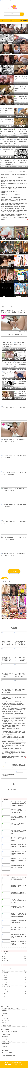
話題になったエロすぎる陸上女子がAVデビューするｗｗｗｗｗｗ (7, 350)
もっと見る (14, 571)
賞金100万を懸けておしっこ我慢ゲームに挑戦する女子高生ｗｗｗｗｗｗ (21, 84)
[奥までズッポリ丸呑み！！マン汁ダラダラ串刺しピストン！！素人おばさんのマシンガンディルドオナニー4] (14, 618)
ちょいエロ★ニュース (8, 1041)
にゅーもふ (5, 1018)
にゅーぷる (5, 1015)
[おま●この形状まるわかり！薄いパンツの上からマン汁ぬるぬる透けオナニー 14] (14, 606)
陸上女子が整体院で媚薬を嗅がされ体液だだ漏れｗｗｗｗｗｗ (21, 104)
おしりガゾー (6, 1036)
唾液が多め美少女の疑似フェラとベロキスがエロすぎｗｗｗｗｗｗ (7, 157)
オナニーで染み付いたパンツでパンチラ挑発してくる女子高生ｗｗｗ (21, 63)
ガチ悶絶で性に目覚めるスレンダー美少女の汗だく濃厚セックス (7, 104)
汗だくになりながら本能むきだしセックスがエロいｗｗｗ (7, 127)
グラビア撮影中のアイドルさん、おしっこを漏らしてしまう (21, 94)
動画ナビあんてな (7, 1025)
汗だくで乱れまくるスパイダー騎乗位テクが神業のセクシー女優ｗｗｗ (20, 399)
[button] (22, 14)
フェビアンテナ (6, 1020)
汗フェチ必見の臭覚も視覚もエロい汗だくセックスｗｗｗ (20, 389)
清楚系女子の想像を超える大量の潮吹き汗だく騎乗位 (7, 379)
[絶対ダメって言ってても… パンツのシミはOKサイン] (22, 606)
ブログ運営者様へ (19, 1064)
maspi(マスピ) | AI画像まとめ (10, 1031)
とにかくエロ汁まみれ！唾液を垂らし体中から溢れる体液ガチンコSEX (7, 63)
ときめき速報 (6, 1043)
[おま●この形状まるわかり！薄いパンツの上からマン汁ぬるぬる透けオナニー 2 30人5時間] (5, 606)
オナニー (5, 581)
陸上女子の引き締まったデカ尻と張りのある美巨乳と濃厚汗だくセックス (21, 74)
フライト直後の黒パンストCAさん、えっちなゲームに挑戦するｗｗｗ (21, 33)
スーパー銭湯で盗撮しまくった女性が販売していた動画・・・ (21, 127)
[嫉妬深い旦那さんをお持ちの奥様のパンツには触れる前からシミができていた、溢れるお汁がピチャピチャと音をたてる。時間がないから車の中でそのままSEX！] (14, 595)
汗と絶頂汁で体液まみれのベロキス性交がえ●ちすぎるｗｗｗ (7, 137)
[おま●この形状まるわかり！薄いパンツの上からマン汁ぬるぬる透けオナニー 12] (5, 618)
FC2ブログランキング (8, 1052)
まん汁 (5, 578)
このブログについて (16, 1063)
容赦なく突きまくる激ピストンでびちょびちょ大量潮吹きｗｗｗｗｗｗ (7, 147)
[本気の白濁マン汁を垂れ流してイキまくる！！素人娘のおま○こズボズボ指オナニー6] (22, 595)
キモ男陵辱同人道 (7, 1039)
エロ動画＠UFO (6, 1010)
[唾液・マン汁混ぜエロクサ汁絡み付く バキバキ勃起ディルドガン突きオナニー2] (5, 595)
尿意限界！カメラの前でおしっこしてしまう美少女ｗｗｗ (20, 369)
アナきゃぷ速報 (6, 1034)
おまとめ (5, 1013)
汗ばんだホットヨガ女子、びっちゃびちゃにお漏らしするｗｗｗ (21, 43)
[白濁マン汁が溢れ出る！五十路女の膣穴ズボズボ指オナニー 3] (22, 618)
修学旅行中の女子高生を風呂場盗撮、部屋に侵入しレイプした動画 (7, 399)
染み (10, 581)
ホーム (6, 1063)
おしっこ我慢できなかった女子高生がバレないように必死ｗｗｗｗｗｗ (21, 116)
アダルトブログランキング (9, 1055)
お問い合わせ (8, 1064)
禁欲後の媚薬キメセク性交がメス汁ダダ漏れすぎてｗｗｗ (21, 147)
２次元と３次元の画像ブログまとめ (11, 1008)
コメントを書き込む (15, 789)
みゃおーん (5, 1023)
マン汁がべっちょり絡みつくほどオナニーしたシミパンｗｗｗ (7, 116)
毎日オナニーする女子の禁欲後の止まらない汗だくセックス (7, 84)
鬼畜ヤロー (5, 1046)
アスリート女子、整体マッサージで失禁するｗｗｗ (7, 369)
